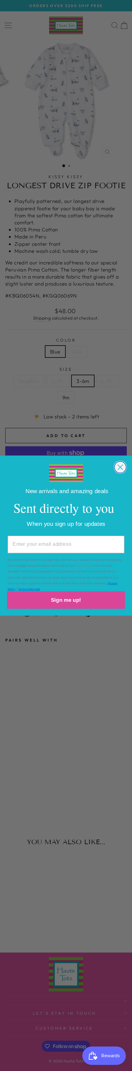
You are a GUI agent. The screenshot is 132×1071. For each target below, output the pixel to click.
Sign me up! (66, 600)
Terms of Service (29, 588)
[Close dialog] (120, 467)
